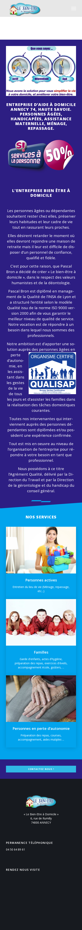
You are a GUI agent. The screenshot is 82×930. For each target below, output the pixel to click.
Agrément (19, 474)
